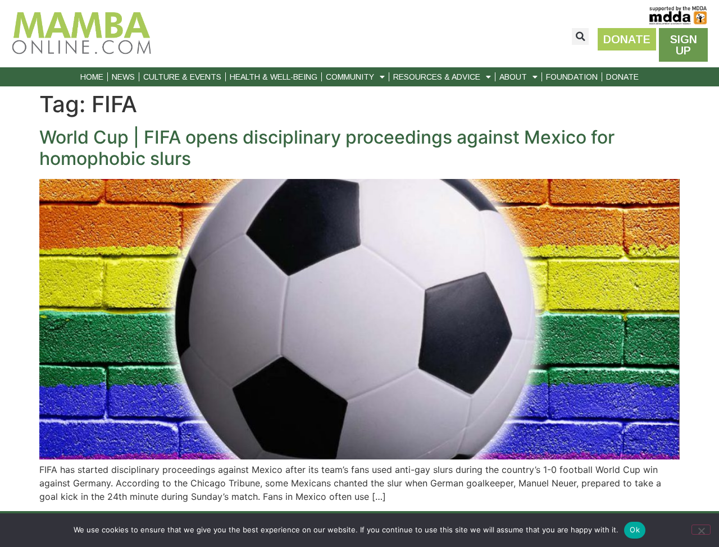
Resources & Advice (436, 76)
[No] (701, 530)
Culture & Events (182, 76)
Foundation (572, 76)
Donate (622, 76)
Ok (635, 529)
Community (350, 76)
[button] (580, 36)
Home (91, 76)
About (513, 76)
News (123, 76)
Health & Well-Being (273, 76)
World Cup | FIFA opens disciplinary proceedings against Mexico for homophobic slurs (327, 147)
